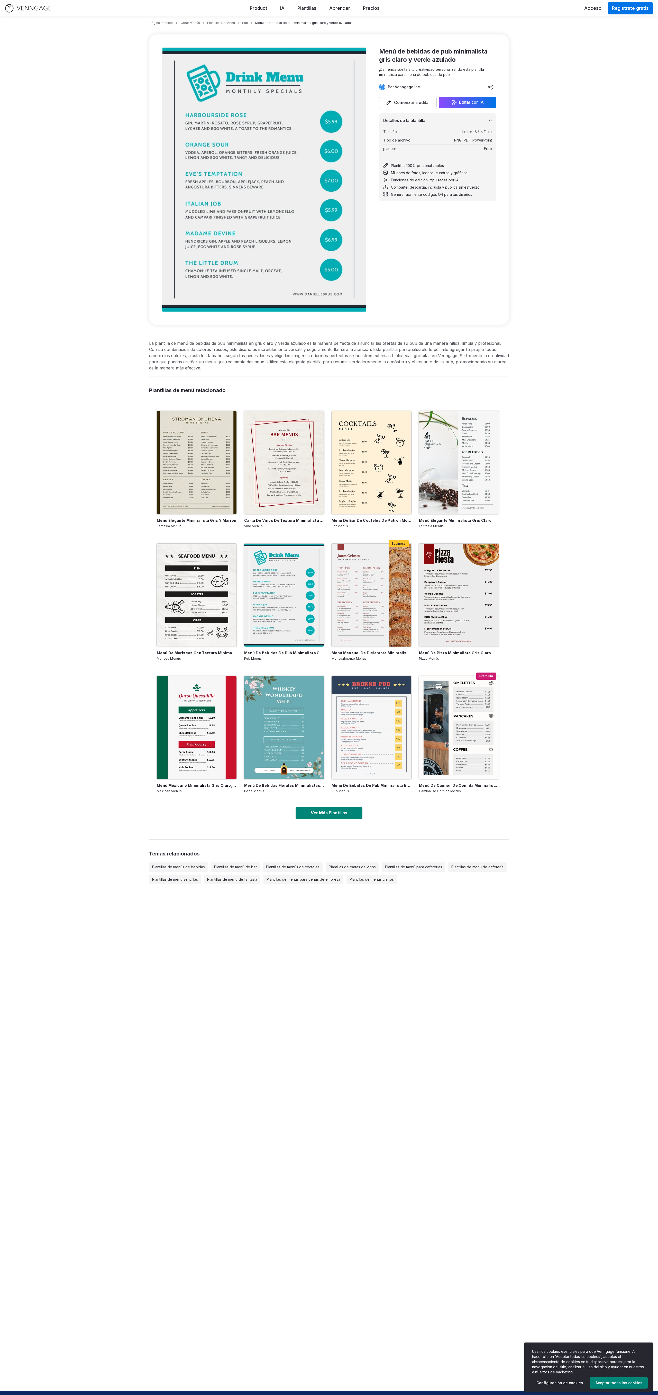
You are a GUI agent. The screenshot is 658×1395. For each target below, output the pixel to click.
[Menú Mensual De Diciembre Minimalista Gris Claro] (371, 595)
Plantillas (306, 8)
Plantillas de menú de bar (235, 867)
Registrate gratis (630, 8)
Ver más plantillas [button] (329, 812)
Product (258, 8)
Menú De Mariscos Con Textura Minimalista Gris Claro (196, 653)
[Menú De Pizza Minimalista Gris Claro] (459, 595)
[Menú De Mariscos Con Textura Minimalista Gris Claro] (196, 595)
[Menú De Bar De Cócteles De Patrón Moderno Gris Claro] (371, 462)
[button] (408, 102)
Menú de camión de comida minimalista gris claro (459, 785)
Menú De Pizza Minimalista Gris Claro (455, 653)
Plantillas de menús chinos (372, 879)
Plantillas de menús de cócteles (292, 867)
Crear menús (190, 23)
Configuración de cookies (559, 1383)
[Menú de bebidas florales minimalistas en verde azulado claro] (284, 727)
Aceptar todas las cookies (619, 1383)
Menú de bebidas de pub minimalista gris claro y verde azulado (284, 653)
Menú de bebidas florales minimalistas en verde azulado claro (284, 785)
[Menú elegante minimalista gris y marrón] (196, 462)
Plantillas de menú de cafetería (477, 867)
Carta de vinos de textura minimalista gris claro (284, 520)
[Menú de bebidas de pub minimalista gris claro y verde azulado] (284, 595)
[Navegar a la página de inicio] (28, 8)
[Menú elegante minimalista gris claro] (459, 462)
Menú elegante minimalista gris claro (455, 520)
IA (282, 8)
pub (245, 23)
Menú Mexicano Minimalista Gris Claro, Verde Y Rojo (196, 785)
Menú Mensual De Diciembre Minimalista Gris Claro (371, 653)
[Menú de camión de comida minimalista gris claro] (459, 727)
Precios (371, 8)
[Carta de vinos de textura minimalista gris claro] (284, 462)
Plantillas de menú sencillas (175, 879)
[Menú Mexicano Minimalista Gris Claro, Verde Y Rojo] (196, 727)
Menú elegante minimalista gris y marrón (196, 520)
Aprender (339, 8)
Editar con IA (471, 102)
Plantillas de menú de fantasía (232, 879)
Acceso (592, 8)
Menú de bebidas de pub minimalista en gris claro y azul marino (371, 785)
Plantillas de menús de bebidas (178, 867)
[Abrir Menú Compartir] (490, 87)
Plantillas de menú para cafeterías (413, 867)
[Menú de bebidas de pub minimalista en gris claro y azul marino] (371, 727)
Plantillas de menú (221, 23)
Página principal (161, 23)
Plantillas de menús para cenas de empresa (303, 879)
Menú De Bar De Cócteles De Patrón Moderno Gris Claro (371, 520)
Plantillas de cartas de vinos (352, 867)
